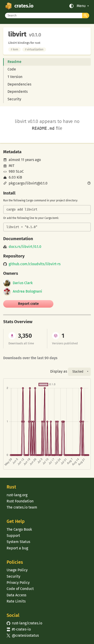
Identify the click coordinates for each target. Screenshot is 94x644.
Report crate (28, 303)
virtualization (34, 49)
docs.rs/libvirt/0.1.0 (25, 247)
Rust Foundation (20, 501)
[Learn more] (89, 183)
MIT (11, 166)
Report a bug (17, 548)
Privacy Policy (18, 582)
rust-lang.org (17, 495)
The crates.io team (22, 507)
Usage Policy (17, 570)
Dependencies (19, 84)
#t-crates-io (19, 629)
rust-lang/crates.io (24, 623)
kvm (14, 49)
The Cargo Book (19, 529)
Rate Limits (16, 601)
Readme (14, 62)
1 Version (15, 77)
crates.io (24, 6)
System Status (18, 542)
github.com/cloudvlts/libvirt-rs (34, 264)
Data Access (16, 595)
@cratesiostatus (23, 635)
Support (13, 535)
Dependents (18, 91)
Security (14, 99)
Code (12, 69)
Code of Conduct (20, 589)
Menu (81, 6)
